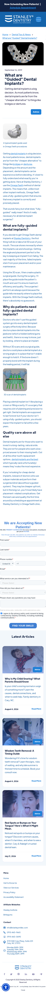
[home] (19, 19)
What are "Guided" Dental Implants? (19, 38)
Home (5, 34)
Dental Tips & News (21, 34)
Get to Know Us (10, 883)
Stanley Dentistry (22, 238)
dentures (27, 164)
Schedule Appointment (22, 7)
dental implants (18, 153)
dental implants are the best (25, 459)
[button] (38, 19)
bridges (17, 164)
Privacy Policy (9, 892)
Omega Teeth (16, 185)
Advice (36, 112)
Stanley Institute (10, 910)
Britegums (7, 914)
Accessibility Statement (13, 897)
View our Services (11, 887)
